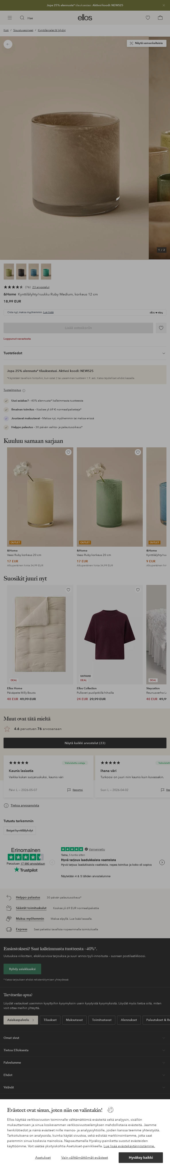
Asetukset (43, 1157)
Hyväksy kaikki (141, 1157)
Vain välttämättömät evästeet (84, 1157)
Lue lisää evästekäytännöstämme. (129, 1146)
